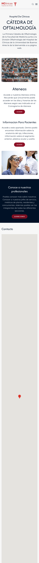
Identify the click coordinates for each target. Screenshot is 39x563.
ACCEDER (19, 112)
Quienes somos (19, 216)
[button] (33, 4)
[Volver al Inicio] (9, 4)
